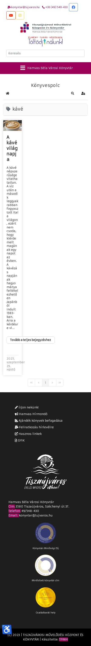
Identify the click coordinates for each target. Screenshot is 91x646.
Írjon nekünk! (28, 407)
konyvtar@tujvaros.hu (36, 515)
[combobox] (45, 53)
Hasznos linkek (30, 434)
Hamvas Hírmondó (32, 414)
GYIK (21, 440)
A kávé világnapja (12, 148)
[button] (72, 93)
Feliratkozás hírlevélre (36, 427)
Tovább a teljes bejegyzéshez (30, 340)
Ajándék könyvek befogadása (40, 420)
